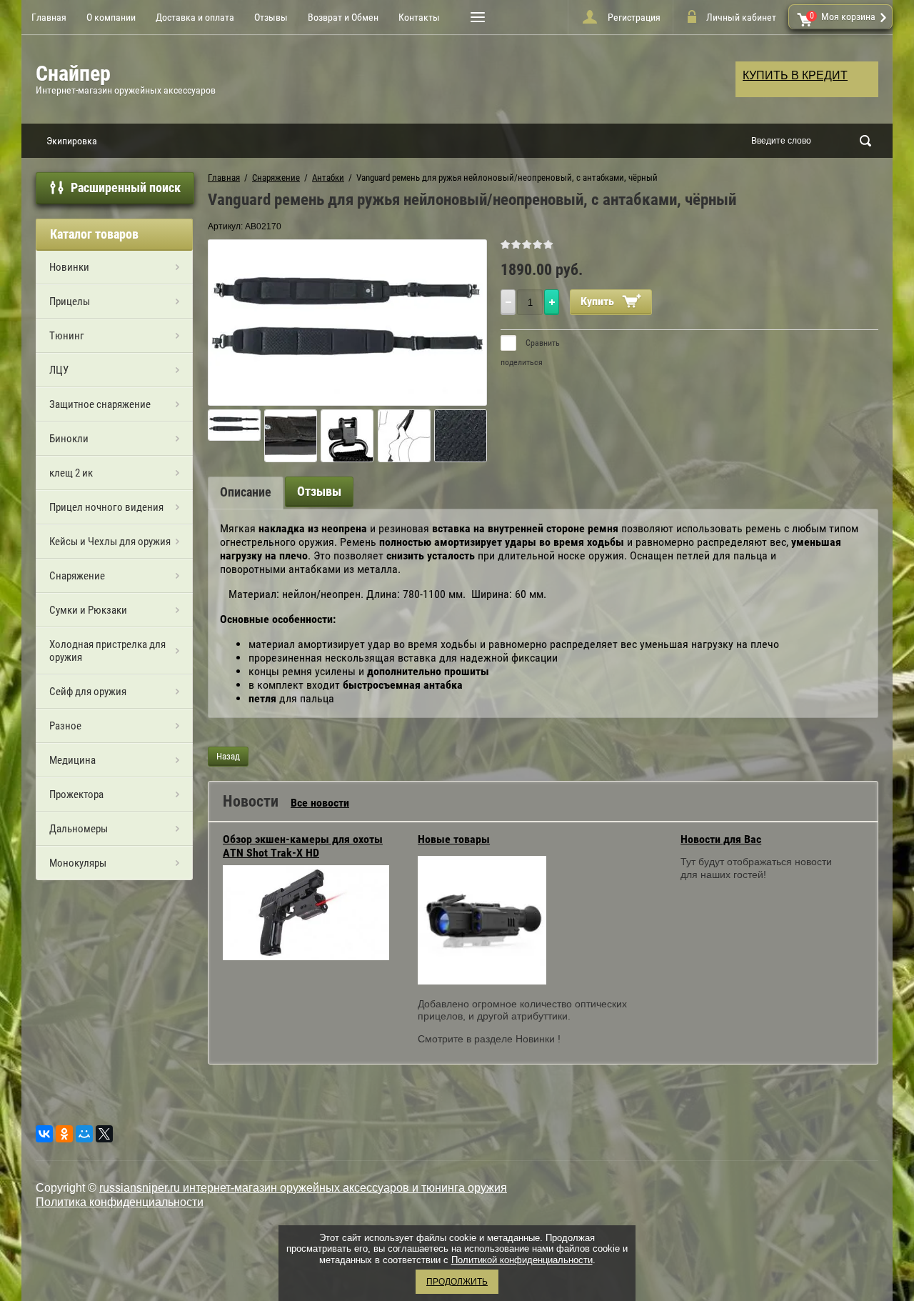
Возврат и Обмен (343, 17)
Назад (228, 756)
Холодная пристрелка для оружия (107, 651)
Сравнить (541, 343)
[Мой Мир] (84, 1133)
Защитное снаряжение (100, 404)
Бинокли (69, 438)
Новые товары (454, 839)
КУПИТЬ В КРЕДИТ (795, 75)
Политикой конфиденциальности (522, 1260)
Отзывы (271, 17)
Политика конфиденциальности (120, 1202)
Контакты (419, 17)
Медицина (72, 760)
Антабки (328, 177)
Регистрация (634, 17)
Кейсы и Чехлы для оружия (110, 541)
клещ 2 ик (71, 473)
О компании (111, 17)
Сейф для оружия (87, 691)
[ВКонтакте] (44, 1133)
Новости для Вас (721, 839)
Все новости (320, 802)
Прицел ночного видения (106, 507)
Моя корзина (843, 16)
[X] (104, 1133)
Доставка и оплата (195, 17)
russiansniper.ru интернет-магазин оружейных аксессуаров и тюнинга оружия (303, 1188)
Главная (48, 17)
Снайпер (73, 73)
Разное (65, 725)
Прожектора (76, 794)
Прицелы (69, 301)
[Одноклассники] (64, 1133)
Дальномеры (78, 828)
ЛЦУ (59, 370)
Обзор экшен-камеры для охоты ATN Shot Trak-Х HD (303, 845)
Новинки (69, 267)
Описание (245, 491)
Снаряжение (77, 575)
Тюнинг (66, 335)
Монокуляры (77, 863)
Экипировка (71, 140)
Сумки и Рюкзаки (88, 610)
